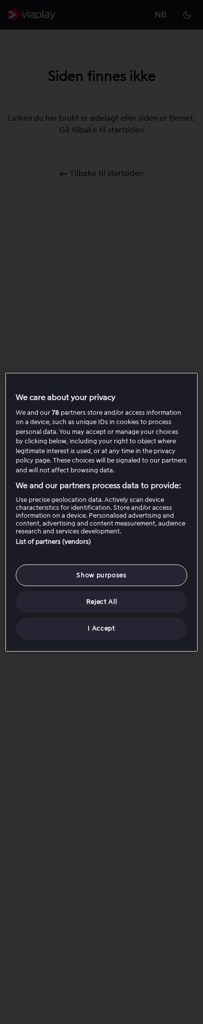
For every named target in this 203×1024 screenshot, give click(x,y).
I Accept (101, 628)
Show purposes (101, 575)
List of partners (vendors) (53, 541)
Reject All (101, 601)
